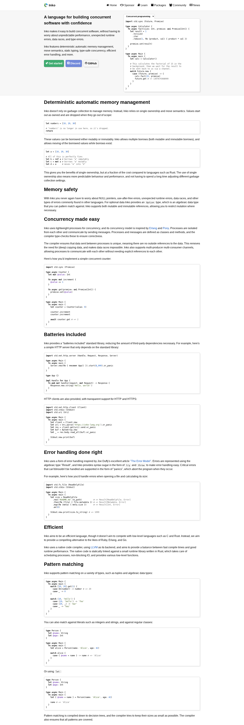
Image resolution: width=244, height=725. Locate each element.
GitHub (92, 63)
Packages (160, 5)
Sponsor (129, 5)
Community (179, 5)
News (196, 5)
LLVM (94, 547)
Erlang (153, 228)
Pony (166, 228)
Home (113, 5)
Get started (55, 63)
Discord (75, 63)
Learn (144, 5)
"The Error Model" (140, 461)
